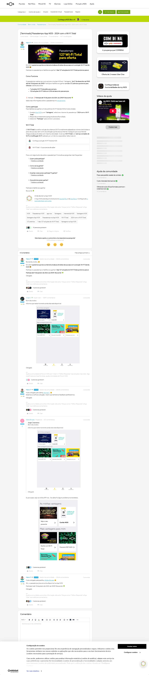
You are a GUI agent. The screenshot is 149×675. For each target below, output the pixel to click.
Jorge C (28, 297)
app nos (49, 213)
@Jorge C (46, 392)
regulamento (61, 100)
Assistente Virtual (56, 12)
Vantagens (58, 213)
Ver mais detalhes (33, 671)
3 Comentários (101, 177)
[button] (109, 12)
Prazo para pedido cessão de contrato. (109, 175)
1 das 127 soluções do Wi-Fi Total (48, 221)
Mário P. (28, 42)
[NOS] (10, 4)
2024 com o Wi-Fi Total (78, 217)
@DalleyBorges (49, 580)
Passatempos (68, 12)
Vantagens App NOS (33, 217)
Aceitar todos (132, 646)
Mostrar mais (113, 127)
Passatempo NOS (38, 213)
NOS (28, 213)
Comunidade (22, 24)
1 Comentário (101, 183)
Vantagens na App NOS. (69, 221)
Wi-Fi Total (65, 217)
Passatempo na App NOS (51, 217)
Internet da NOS (69, 213)
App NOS (38, 112)
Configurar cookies (131, 652)
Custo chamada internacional (106, 181)
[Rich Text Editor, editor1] (55, 632)
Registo (77, 12)
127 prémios (31, 221)
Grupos (45, 12)
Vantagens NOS (82, 213)
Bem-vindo (31, 24)
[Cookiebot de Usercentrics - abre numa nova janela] (13, 671)
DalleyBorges (30, 420)
